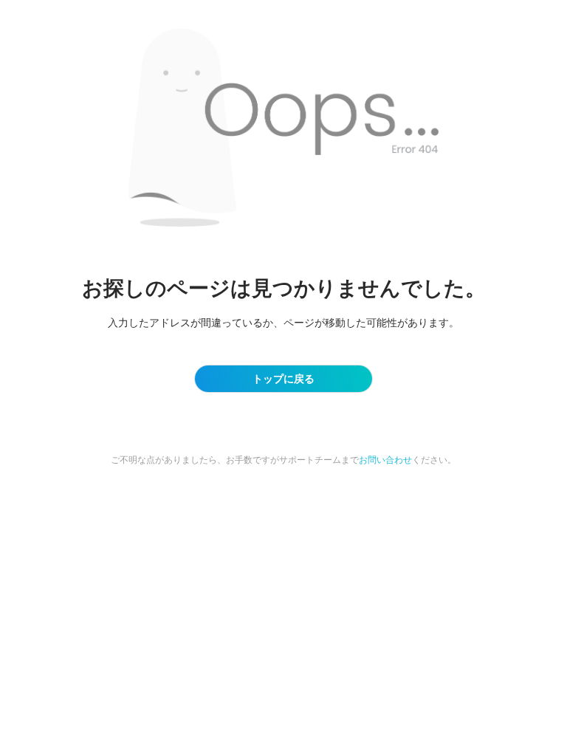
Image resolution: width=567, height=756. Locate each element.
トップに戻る (283, 378)
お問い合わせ (385, 459)
